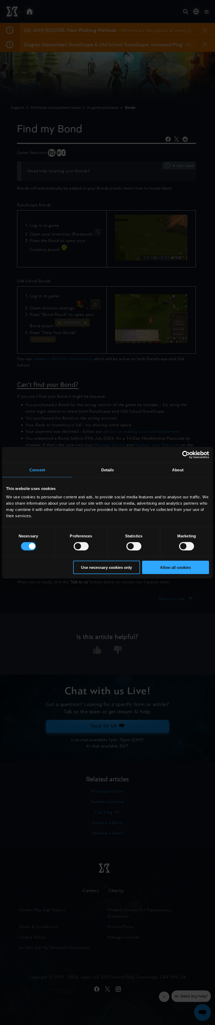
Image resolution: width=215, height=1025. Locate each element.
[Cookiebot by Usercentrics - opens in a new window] (186, 455)
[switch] (81, 546)
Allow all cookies (175, 567)
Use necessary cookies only (106, 567)
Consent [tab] (37, 470)
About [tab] (178, 470)
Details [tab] (107, 470)
